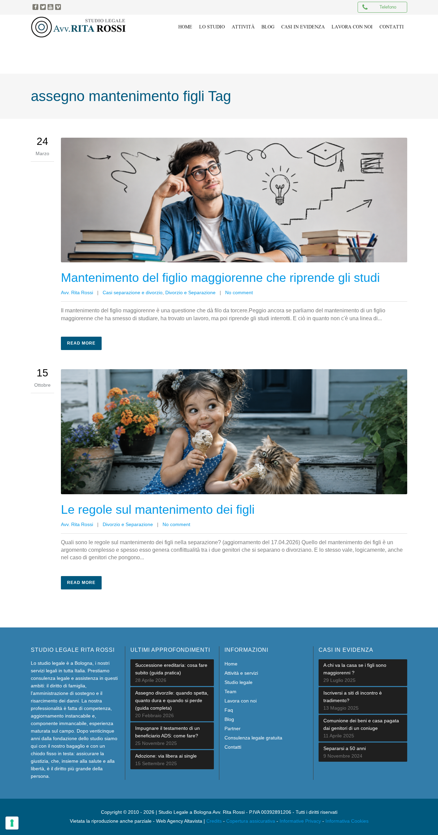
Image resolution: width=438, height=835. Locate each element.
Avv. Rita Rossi (77, 292)
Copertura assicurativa (250, 821)
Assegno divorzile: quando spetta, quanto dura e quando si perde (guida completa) (171, 700)
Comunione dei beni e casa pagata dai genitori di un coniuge (361, 724)
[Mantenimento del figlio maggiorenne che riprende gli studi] (234, 200)
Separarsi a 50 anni (344, 748)
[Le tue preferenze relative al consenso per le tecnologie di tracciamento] (11, 823)
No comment (239, 292)
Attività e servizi (241, 673)
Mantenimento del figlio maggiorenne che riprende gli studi (220, 278)
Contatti (232, 747)
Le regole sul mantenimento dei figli (158, 509)
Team (230, 691)
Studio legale (238, 682)
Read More (81, 343)
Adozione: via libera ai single (166, 756)
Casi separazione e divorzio (133, 292)
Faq (228, 710)
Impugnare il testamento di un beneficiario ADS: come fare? (167, 731)
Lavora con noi (240, 700)
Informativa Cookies (347, 821)
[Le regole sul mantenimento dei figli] (234, 431)
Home (230, 663)
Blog (229, 719)
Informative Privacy (300, 821)
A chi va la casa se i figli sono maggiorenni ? (354, 668)
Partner (232, 728)
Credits (214, 821)
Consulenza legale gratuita (253, 737)
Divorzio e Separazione (190, 292)
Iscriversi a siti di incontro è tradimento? (352, 696)
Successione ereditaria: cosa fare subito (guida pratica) (171, 668)
